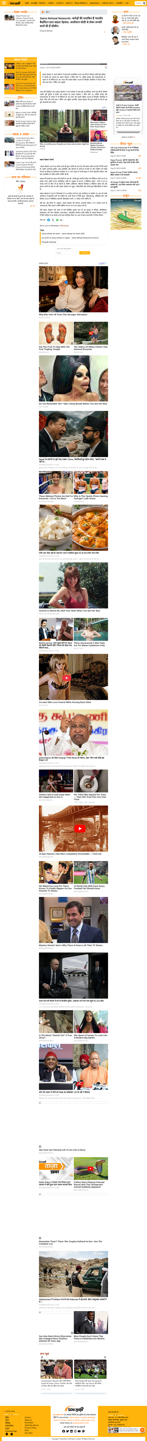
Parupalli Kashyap (49, 242)
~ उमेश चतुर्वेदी (126, 32)
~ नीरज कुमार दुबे (127, 23)
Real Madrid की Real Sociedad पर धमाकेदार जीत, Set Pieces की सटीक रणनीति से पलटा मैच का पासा (88, 1383)
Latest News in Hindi (77, 1417)
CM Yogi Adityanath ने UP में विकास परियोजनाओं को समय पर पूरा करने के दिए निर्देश (125, 150)
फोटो (7, 1420)
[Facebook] (104, 39)
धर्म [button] (126, 3)
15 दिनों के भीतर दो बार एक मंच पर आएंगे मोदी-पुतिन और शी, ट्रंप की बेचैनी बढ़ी (130, 18)
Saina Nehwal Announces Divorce (85, 238)
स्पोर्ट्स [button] (50, 3)
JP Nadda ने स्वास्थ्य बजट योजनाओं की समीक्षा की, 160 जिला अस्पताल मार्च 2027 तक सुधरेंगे (125, 184)
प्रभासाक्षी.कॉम (58, 1415)
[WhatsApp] (104, 48)
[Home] (43, 12)
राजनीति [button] (119, 3)
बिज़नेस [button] (42, 3)
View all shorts (128, 137)
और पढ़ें (32, 206)
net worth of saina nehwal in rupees (56, 238)
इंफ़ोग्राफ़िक (9, 1426)
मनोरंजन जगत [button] (107, 3)
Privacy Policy (30, 1428)
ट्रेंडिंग (20, 97)
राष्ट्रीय (27, 3)
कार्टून (7, 1428)
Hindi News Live (87, 1420)
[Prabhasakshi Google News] (106, 67)
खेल (47, 12)
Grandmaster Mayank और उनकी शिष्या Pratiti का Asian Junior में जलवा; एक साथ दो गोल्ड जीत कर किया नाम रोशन (56, 1383)
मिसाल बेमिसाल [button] (80, 3)
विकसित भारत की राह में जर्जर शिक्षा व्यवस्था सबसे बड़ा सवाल (130, 39)
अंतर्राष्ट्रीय (34, 3)
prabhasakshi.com (81, 1423)
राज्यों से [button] (59, 3)
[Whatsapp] (57, 221)
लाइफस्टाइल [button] (94, 3)
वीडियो (7, 1423)
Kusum (42, 67)
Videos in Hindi (73, 1420)
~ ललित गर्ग (125, 44)
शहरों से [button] (68, 3)
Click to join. (64, 226)
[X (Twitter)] (104, 43)
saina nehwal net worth (51, 234)
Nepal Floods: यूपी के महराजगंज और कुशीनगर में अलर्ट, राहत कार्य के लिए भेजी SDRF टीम (125, 162)
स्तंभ (126, 11)
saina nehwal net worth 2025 (73, 234)
